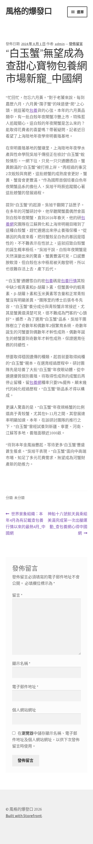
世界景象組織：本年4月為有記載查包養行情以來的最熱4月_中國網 (25, 524)
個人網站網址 (24, 709)
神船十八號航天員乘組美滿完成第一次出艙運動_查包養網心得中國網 (67, 524)
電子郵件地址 (25, 686)
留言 (17, 595)
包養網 (35, 382)
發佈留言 (76, 44)
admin (60, 44)
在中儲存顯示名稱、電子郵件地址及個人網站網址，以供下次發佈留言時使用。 (46, 740)
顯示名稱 (21, 663)
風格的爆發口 (29, 11)
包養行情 (69, 280)
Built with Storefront (24, 815)
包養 (33, 110)
